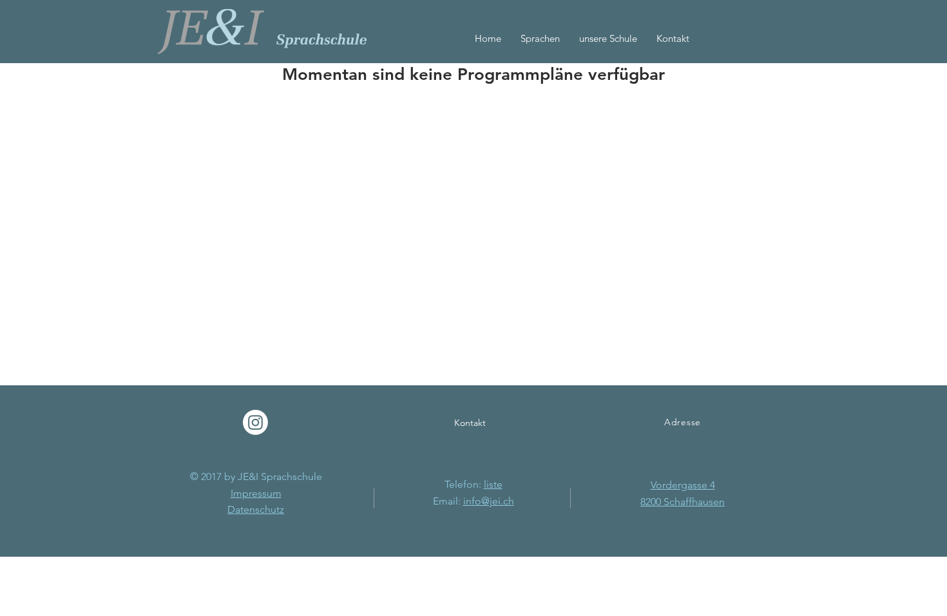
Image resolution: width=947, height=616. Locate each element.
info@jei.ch (488, 501)
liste (493, 484)
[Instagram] (255, 422)
